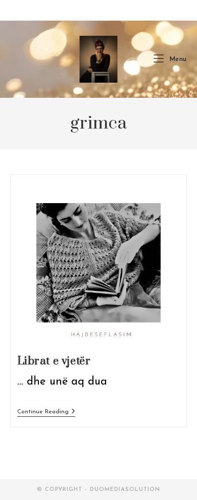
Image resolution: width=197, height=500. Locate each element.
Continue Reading (46, 412)
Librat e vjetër (54, 361)
